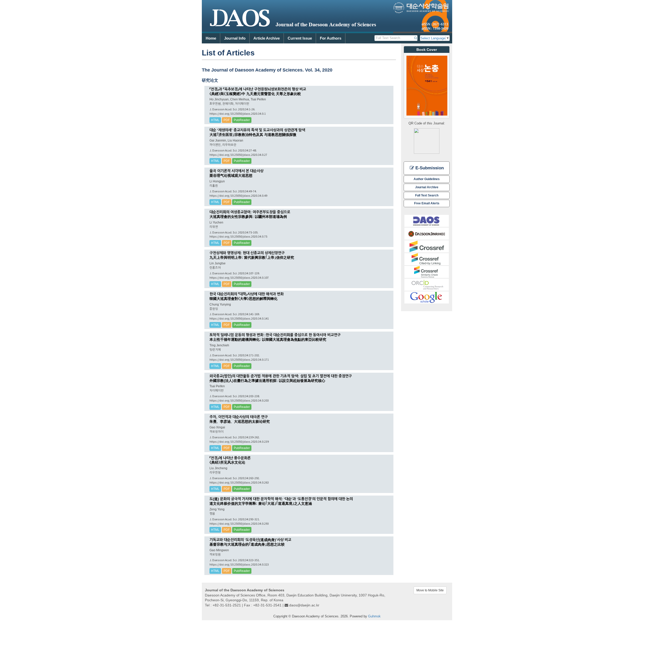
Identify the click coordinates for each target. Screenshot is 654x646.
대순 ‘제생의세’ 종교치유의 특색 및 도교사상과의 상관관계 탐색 (257, 130)
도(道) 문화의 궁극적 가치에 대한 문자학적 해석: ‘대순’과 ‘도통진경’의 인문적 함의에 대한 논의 (281, 499)
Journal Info (235, 38)
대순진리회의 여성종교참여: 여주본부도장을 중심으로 (249, 212)
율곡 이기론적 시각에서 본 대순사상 (236, 171)
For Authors (330, 38)
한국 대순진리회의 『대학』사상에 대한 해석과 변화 (246, 294)
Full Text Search (426, 195)
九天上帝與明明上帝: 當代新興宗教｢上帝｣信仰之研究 (251, 257)
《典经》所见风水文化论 (227, 462)
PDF (227, 120)
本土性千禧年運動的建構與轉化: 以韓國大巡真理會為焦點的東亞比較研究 (267, 339)
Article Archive (266, 38)
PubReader (242, 120)
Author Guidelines (427, 179)
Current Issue (300, 38)
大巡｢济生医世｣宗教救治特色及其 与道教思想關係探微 (252, 135)
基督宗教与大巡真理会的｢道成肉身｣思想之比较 (247, 544)
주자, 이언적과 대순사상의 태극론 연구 (238, 417)
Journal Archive (426, 187)
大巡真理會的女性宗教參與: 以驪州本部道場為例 (248, 217)
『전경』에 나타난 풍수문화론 (230, 458)
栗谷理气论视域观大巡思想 (230, 175)
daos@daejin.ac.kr (304, 605)
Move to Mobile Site (430, 590)
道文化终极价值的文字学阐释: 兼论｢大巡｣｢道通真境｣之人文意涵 (260, 503)
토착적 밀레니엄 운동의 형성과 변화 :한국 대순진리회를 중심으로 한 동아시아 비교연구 (275, 335)
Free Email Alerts (426, 203)
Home (211, 38)
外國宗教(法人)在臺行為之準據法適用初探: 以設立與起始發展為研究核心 (267, 381)
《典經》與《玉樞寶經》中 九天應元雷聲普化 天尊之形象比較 (255, 94)
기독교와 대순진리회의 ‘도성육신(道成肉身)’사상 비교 (250, 540)
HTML (215, 120)
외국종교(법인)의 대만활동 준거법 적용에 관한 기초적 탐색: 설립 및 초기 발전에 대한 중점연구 (280, 376)
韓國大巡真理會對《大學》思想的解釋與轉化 (243, 299)
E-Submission (429, 168)
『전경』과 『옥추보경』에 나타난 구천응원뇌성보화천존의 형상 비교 (257, 89)
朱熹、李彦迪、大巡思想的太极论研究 (239, 421)
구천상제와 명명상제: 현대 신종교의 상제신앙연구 (247, 253)
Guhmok (374, 616)
